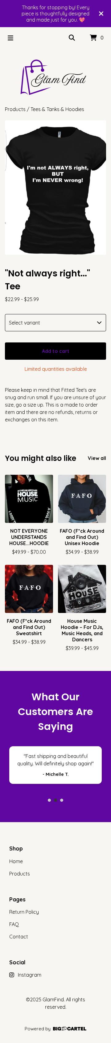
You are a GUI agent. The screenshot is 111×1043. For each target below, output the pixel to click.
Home (16, 861)
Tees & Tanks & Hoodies (57, 109)
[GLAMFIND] (55, 77)
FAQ (14, 924)
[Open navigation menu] (10, 37)
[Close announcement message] (101, 14)
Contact (18, 936)
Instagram (29, 975)
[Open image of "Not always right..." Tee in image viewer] (55, 187)
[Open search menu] (71, 38)
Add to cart (55, 351)
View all (97, 458)
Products (15, 109)
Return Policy (24, 912)
